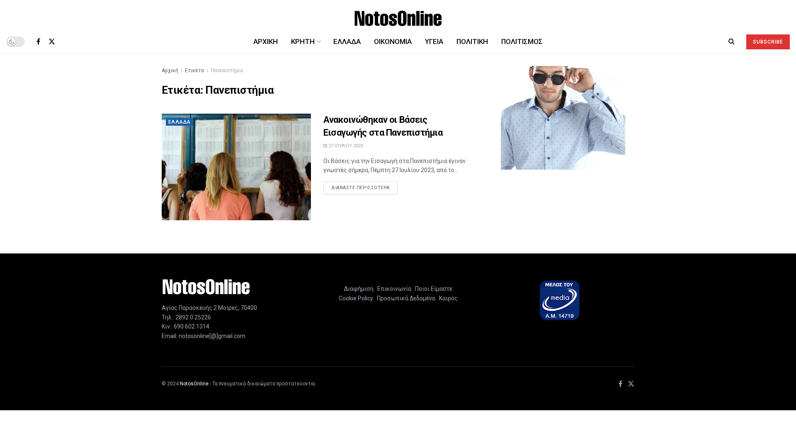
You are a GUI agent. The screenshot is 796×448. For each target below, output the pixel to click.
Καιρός (447, 298)
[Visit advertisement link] (562, 118)
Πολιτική (472, 41)
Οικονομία (393, 41)
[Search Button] (731, 41)
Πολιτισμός (522, 41)
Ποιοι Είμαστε (432, 288)
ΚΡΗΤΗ (303, 41)
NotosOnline (194, 384)
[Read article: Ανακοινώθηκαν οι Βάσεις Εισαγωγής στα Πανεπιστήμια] (236, 167)
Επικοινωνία (394, 288)
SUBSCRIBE (768, 42)
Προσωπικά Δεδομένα (404, 298)
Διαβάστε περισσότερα (364, 187)
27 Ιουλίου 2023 (345, 146)
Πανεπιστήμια (227, 70)
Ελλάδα (347, 41)
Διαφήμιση (359, 288)
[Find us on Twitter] (52, 42)
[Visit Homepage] (398, 15)
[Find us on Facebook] (38, 42)
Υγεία (434, 41)
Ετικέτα (194, 70)
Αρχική (265, 41)
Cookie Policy (356, 298)
